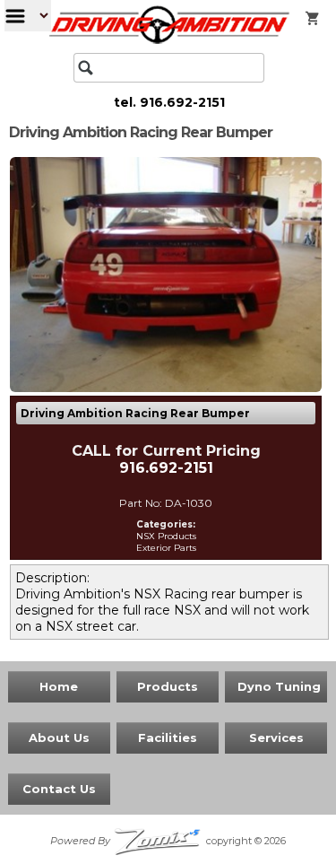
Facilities (167, 737)
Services (276, 737)
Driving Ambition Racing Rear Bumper (135, 413)
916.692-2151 (182, 102)
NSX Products (166, 536)
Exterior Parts (166, 548)
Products (167, 686)
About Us (59, 737)
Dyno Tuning (279, 686)
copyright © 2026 (168, 840)
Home (58, 686)
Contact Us (59, 788)
